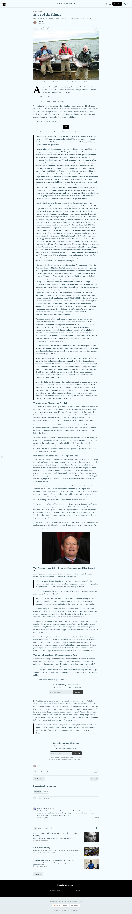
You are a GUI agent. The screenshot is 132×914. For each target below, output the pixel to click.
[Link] (30, 403)
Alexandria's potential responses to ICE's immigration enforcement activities (56, 850)
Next (93, 779)
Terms (69, 901)
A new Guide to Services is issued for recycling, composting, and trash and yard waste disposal (56, 863)
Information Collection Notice (65, 759)
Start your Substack (61, 906)
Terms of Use (74, 757)
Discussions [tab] (47, 828)
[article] (66, 837)
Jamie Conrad (51, 852)
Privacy (64, 901)
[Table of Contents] (2, 457)
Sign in (126, 4)
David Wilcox (41, 808)
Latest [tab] (40, 828)
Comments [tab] (37, 792)
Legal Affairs (38, 11)
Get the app (74, 906)
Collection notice (77, 901)
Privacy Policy (79, 759)
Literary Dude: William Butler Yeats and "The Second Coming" (56, 834)
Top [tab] (35, 828)
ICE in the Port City (41, 848)
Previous (40, 779)
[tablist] (41, 792)
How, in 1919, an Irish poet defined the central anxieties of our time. (54, 838)
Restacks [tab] (45, 792)
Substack (57, 910)
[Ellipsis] (97, 808)
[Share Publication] (110, 4)
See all (37, 874)
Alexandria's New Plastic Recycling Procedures (53, 860)
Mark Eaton (41, 21)
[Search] (106, 4)
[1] (94, 650)
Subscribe (117, 4)
